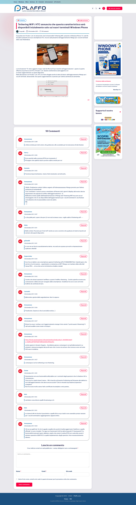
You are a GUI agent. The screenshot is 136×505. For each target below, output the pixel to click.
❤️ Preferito (21, 20)
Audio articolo (83, 20)
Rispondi (83, 139)
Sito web (69, 471)
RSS (71, 499)
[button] (114, 8)
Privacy (66, 499)
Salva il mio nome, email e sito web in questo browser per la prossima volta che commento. (47, 479)
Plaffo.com (77, 496)
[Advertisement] (52, 112)
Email (44, 471)
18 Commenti (45, 31)
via (88, 99)
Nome (18, 471)
